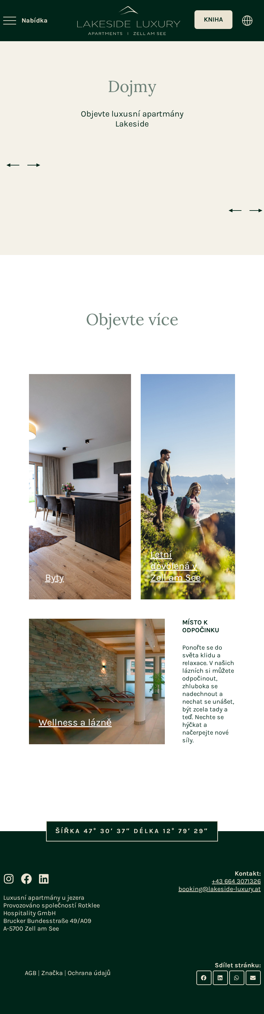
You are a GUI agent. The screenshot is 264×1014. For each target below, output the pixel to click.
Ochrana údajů (89, 973)
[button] (204, 978)
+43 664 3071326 (236, 881)
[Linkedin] (43, 878)
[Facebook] (26, 878)
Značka (52, 973)
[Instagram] (8, 878)
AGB (30, 973)
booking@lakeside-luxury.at (219, 889)
